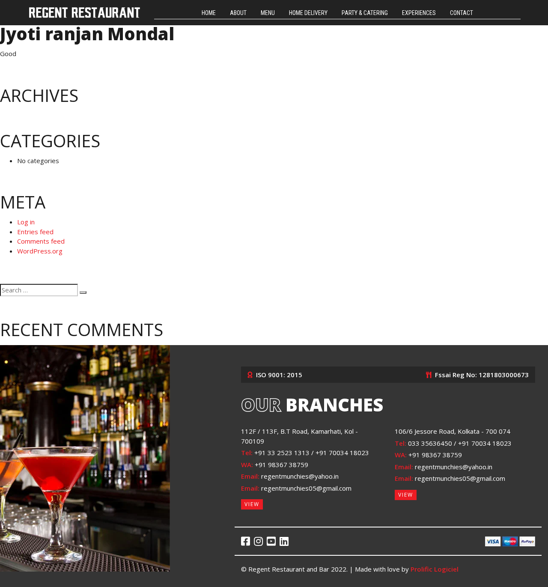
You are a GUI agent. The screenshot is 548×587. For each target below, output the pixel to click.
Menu (268, 12)
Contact (461, 12)
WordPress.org (40, 251)
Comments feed (41, 241)
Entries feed (35, 231)
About (238, 12)
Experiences (419, 12)
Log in (26, 222)
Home (209, 12)
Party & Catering (365, 12)
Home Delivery (308, 12)
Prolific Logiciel (435, 569)
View (251, 504)
